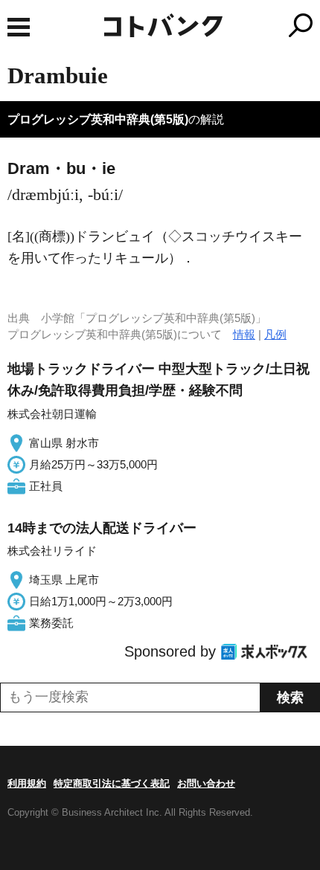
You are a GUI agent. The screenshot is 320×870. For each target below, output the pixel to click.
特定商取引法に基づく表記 (112, 783)
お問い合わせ (206, 783)
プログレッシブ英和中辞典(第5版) (97, 119)
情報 (244, 334)
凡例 (275, 334)
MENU (18, 27)
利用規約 (26, 783)
